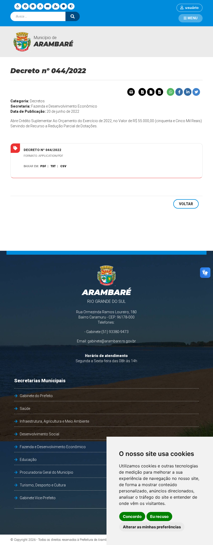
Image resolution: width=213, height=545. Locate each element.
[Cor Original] (63, 6)
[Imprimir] (131, 92)
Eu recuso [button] (159, 516)
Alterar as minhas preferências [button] (152, 526)
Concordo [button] (132, 516)
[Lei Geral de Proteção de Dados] (56, 6)
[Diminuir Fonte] (32, 6)
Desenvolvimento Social (39, 434)
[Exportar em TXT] (151, 92)
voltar (186, 204)
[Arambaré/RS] (22, 42)
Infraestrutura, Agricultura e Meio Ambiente (54, 421)
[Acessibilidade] (17, 6)
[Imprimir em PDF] (142, 92)
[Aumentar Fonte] (25, 6)
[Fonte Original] (40, 6)
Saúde (25, 408)
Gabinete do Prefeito (36, 396)
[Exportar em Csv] (159, 92)
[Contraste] (71, 6)
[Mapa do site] (47, 6)
